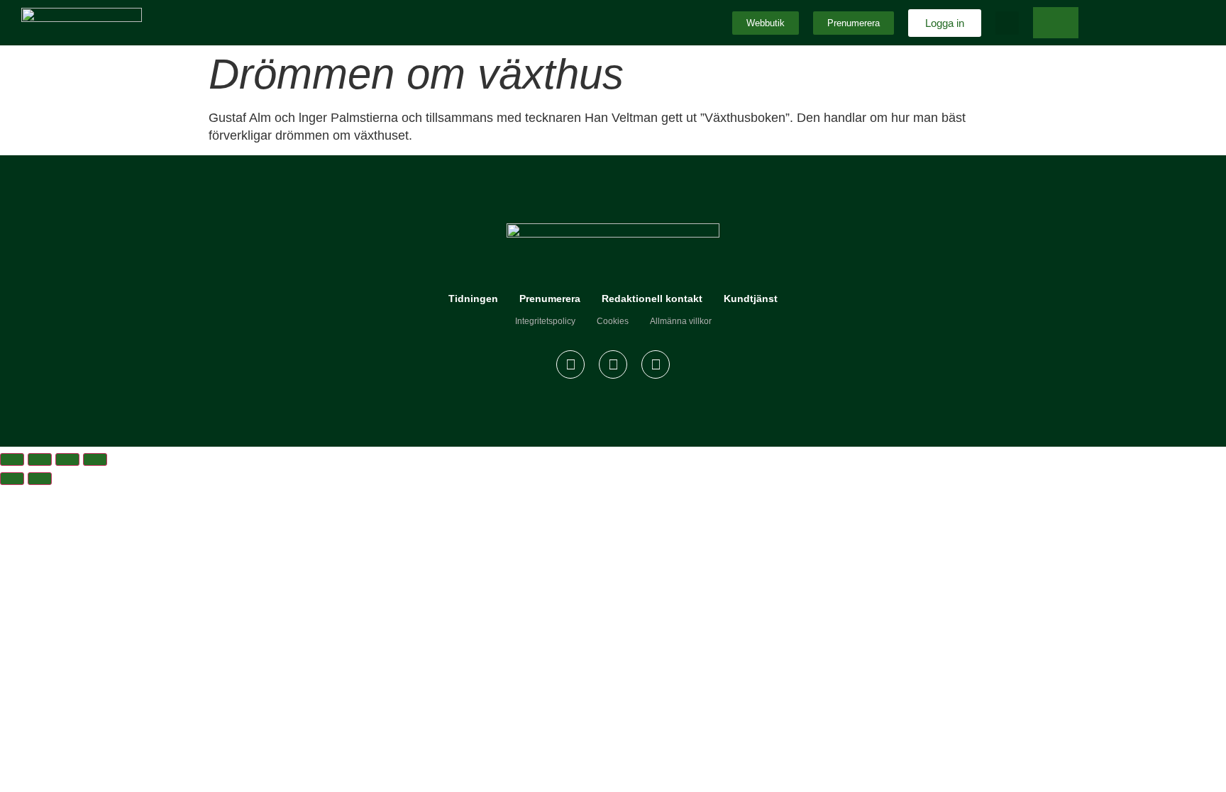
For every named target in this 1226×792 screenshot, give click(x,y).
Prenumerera (549, 298)
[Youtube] (655, 364)
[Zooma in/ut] (12, 459)
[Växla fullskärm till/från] (40, 459)
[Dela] (67, 459)
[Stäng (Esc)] (95, 459)
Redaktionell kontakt (652, 298)
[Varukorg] (1055, 22)
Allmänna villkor (681, 321)
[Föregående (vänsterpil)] (12, 478)
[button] (1007, 23)
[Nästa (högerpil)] (40, 478)
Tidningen (473, 298)
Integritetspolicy (545, 321)
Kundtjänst (751, 298)
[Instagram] (613, 364)
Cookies (613, 321)
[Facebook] (570, 364)
